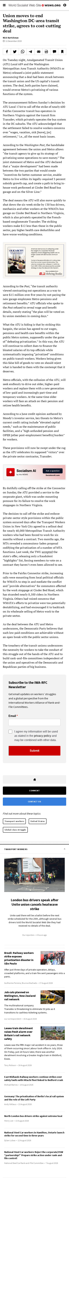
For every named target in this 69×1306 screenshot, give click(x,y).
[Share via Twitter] (15, 51)
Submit (34, 750)
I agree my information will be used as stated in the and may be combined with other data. (36, 736)
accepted (47, 552)
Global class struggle (15, 829)
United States (37, 821)
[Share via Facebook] (7, 51)
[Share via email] (38, 51)
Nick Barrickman (11, 37)
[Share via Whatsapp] (23, 51)
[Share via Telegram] (30, 51)
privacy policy (42, 735)
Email (12, 716)
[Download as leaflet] (46, 51)
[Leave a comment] (54, 51)
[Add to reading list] (62, 51)
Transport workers (14, 821)
